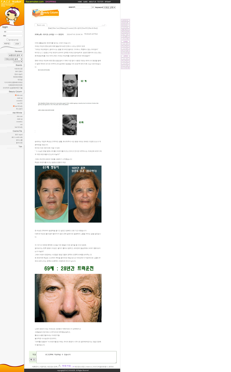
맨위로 (111, 367)
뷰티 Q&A (18, 71)
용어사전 (19, 143)
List (50, 28)
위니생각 (19, 109)
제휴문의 (35, 367)
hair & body (18, 106)
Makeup (63, 28)
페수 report (18, 135)
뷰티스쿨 (19, 140)
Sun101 (84, 28)
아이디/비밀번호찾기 (100, 367)
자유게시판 (18, 69)
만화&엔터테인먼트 (15, 85)
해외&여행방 (17, 77)
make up (19, 98)
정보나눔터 (18, 74)
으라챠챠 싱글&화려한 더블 (12, 88)
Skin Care (56, 28)
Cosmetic (70, 28)
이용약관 (43, 367)
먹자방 (20, 80)
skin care (19, 95)
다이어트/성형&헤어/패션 (13, 82)
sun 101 (19, 103)
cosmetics (19, 101)
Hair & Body (93, 28)
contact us (89, 367)
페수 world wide (17, 137)
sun (21, 124)
